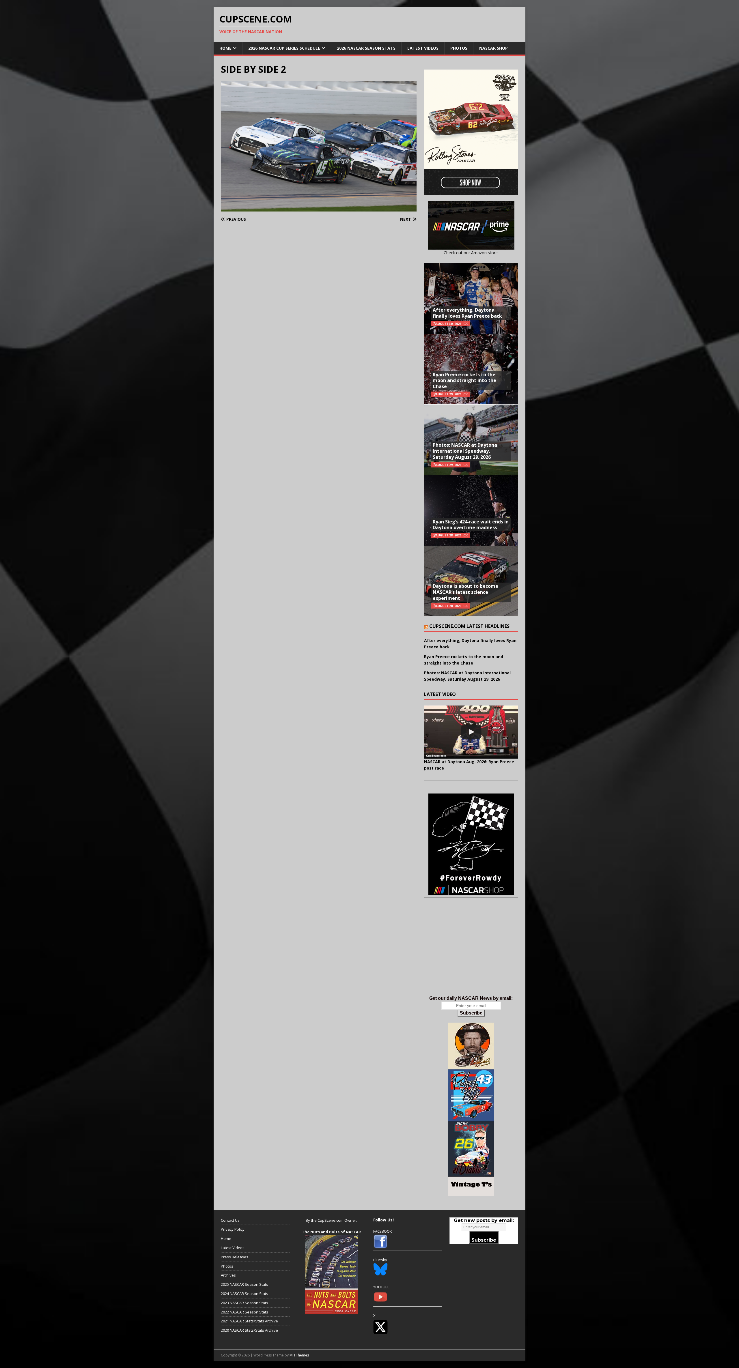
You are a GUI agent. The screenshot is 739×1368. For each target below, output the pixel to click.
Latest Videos (422, 48)
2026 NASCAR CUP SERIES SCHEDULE (284, 48)
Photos (458, 48)
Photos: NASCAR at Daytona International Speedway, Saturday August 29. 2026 (465, 451)
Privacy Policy (233, 1229)
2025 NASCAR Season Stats (244, 1284)
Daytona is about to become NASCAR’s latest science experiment (465, 592)
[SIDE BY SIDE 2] (319, 208)
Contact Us (230, 1220)
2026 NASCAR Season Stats (366, 48)
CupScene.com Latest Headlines (469, 626)
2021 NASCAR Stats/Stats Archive (249, 1321)
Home (225, 48)
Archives (228, 1275)
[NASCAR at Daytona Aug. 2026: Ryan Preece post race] (471, 731)
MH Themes (299, 1355)
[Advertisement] (471, 953)
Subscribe (471, 1012)
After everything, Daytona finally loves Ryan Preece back (467, 313)
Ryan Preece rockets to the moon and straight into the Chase (464, 380)
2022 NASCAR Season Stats (244, 1312)
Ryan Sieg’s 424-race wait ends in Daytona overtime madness (471, 525)
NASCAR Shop (493, 48)
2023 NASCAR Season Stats (244, 1302)
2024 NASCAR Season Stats (244, 1293)
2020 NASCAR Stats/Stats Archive (249, 1330)
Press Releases (234, 1257)
